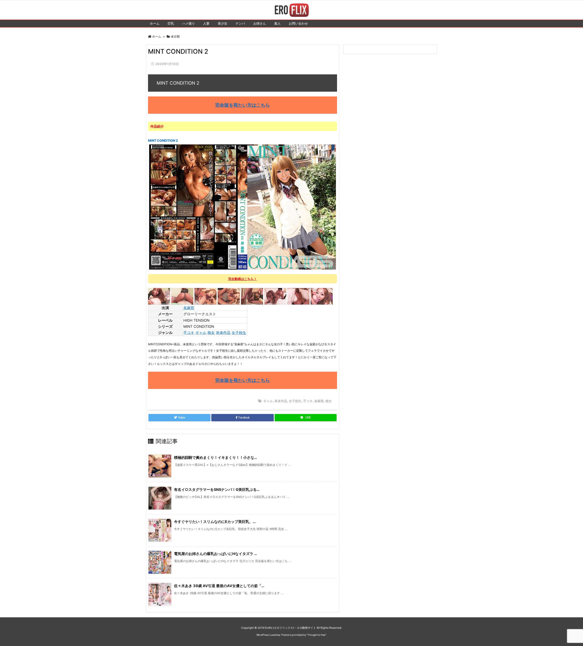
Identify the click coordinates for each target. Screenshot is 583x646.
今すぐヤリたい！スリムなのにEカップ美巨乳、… (215, 521)
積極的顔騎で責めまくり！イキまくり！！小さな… (215, 457)
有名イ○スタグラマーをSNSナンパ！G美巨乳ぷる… (217, 489)
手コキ (188, 332)
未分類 (175, 36)
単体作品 (223, 332)
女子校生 (239, 332)
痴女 (211, 332)
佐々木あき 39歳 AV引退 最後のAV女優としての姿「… (219, 585)
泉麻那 (188, 307)
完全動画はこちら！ (242, 279)
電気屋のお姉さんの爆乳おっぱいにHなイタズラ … (215, 553)
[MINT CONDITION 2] (242, 206)
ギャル (200, 332)
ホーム (156, 36)
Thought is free (316, 634)
